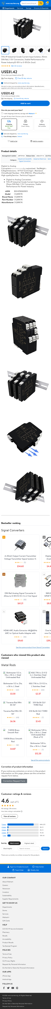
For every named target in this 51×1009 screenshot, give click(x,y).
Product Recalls (7, 942)
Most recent (14, 843)
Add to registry (38, 141)
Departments (9, 8)
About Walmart (7, 882)
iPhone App (6, 976)
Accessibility (6, 939)
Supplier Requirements (10, 899)
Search (45, 848)
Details (19, 136)
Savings (28, 8)
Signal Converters (25, 161)
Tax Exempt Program (9, 946)
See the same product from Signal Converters (33, 647)
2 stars (4, 833)
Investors (5, 892)
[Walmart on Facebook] (3, 988)
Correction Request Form (14, 780)
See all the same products (40, 760)
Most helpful (7, 848)
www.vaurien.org (23, 83)
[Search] (41, 3)
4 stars (4, 827)
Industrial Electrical (39, 159)
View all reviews (10, 816)
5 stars (4, 824)
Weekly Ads (35, 870)
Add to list (13, 141)
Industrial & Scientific (25, 159)
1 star (4, 835)
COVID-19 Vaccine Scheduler (12, 929)
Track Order (19, 870)
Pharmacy (6, 932)
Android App (6, 979)
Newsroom (6, 888)
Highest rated (29, 843)
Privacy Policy (7, 957)
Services (20, 8)
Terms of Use (7, 954)
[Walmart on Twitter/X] (8, 988)
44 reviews (18, 66)
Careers (5, 885)
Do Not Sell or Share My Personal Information (18, 968)
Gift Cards (6, 921)
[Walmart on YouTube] (12, 988)
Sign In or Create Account (19, 867)
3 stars (4, 830)
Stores (4, 910)
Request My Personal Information (14, 964)
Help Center (39, 867)
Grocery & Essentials (41, 8)
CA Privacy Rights (8, 961)
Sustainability (7, 895)
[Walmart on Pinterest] (17, 988)
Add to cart (25, 103)
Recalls (4, 936)
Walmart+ (5, 917)
